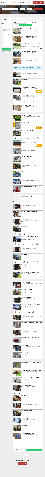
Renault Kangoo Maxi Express (30, 130)
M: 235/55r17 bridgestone (29, 385)
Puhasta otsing (6, 51)
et (13, 2)
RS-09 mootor (29, 196)
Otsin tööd (30, 73)
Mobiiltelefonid (31, 434)
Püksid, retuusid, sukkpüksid (33, 220)
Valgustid (30, 331)
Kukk (25, 164)
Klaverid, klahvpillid (32, 298)
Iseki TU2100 (26, 171)
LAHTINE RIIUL (27, 315)
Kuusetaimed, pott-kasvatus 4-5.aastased (32, 362)
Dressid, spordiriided (32, 266)
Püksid (30, 205)
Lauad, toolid (31, 404)
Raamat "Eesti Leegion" (28, 156)
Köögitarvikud (31, 396)
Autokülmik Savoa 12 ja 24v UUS (30, 87)
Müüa (17, 19)
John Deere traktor (28, 115)
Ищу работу (28, 72)
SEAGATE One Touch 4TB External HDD (31, 337)
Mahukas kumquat (27, 105)
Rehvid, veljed (31, 386)
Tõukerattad (31, 379)
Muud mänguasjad (32, 116)
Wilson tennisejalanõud (28, 28)
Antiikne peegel (27, 418)
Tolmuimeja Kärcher (28, 410)
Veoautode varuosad (32, 180)
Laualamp (26, 330)
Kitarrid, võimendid (32, 346)
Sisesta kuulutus (39, 2)
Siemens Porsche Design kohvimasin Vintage (33, 322)
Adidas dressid (27, 264)
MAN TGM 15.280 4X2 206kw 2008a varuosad (32, 179)
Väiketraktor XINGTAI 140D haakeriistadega (32, 370)
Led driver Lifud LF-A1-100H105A (30, 148)
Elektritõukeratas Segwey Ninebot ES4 (31, 377)
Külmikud (31, 124)
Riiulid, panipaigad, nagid (33, 316)
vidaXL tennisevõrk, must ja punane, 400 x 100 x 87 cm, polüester (31, 44)
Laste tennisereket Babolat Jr (30, 36)
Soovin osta (21, 19)
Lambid (25, 425)
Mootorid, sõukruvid (32, 273)
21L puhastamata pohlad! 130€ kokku (31, 186)
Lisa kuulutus (22, 463)
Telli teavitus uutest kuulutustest (25, 25)
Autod (30, 96)
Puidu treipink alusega (28, 352)
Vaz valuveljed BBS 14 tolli (29, 79)
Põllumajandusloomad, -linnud (34, 165)
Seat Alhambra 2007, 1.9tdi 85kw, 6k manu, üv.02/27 (31, 237)
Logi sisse (28, 2)
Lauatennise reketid (28, 59)
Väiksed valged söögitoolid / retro (31, 211)
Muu (31, 142)
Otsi (6, 49)
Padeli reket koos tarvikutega (30, 51)
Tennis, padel (30, 30)
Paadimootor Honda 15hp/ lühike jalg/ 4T (32, 272)
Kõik (14, 19)
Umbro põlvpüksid (27, 204)
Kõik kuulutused (22, 2)
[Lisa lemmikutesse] (20, 33)
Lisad (31, 88)
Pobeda (25, 226)
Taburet (25, 403)
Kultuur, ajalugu (31, 157)
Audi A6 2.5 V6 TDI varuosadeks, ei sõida (32, 304)
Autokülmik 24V (27, 141)
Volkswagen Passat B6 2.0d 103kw (31, 95)
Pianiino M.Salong (27, 297)
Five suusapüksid (27, 219)
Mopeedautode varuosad (33, 283)
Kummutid (30, 106)
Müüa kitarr (26, 345)
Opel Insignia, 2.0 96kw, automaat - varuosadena (29, 290)
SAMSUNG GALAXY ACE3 (29, 433)
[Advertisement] (28, 444)
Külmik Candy (26, 122)
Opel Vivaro (26, 254)
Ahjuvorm (26, 395)
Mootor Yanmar (27, 282)
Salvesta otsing (33, 22)
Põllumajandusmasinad (33, 371)
